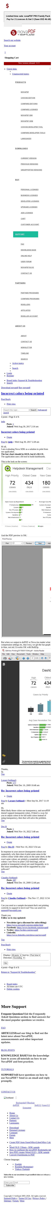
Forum (12, 1135)
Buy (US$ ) (13, 24)
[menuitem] (20, 74)
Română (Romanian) (24, 1167)
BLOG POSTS (8, 1050)
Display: (7, 955)
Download (14, 1127)
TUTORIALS (7, 1069)
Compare (13, 1132)
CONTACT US (8, 1092)
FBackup (30, 1103)
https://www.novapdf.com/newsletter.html (25, 925)
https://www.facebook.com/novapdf (32, 927)
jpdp (3, 421)
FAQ (3, 1028)
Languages (14, 1123)
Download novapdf (9, 387)
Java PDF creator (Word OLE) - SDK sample (29, 1152)
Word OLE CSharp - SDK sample (24, 1147)
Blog (11, 1137)
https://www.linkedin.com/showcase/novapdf (26, 935)
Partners (13, 1120)
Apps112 (46, 1105)
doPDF (16, 1105)
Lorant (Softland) (8, 780)
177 (14, 783)
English (18, 1164)
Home (12, 1113)
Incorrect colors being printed (22, 393)
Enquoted (27, 1108)
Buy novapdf (24, 387)
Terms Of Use (25, 1198)
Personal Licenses (17, 1130)
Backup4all (21, 1103)
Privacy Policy (39, 1198)
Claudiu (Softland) (9, 877)
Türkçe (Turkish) (22, 1169)
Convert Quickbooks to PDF (22, 1155)
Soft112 (38, 1105)
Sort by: (26, 955)
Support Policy (10, 1198)
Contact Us (14, 1118)
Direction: (8, 958)
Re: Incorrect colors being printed (20, 790)
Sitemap (8, 1201)
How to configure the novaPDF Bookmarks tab (30, 1150)
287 (14, 880)
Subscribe (9, 1185)
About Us (13, 1115)
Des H (4, 826)
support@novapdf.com (11, 910)
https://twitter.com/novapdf (26, 930)
